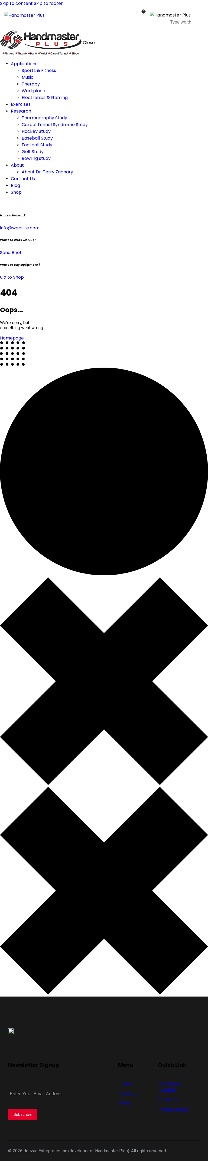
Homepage (12, 338)
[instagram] (18, 203)
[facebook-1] (3, 203)
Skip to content (16, 3)
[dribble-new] (12, 203)
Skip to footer (48, 3)
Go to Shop (12, 277)
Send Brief (10, 252)
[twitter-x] (7, 203)
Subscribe (23, 1114)
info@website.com (20, 228)
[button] (200, 16)
